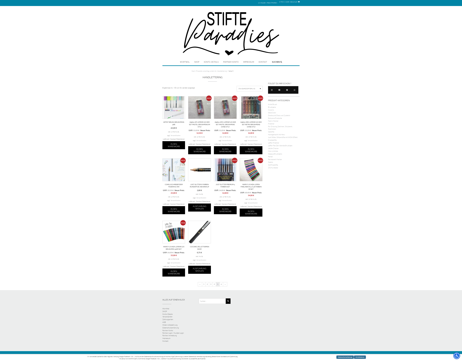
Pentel (270, 157)
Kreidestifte (272, 140)
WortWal (185, 62)
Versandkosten (175, 135)
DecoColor (272, 113)
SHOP (196, 62)
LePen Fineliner (273, 143)
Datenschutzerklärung (170, 328)
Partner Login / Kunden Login (173, 333)
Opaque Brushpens (275, 154)
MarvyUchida (273, 151)
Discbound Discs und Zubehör (279, 115)
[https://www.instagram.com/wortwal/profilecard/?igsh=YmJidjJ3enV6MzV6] (272, 90)
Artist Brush (272, 104)
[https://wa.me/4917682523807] (294, 90)
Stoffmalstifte (273, 165)
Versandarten (167, 317)
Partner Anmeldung (169, 335)
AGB (164, 322)
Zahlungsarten (167, 319)
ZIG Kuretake (273, 168)
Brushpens (272, 107)
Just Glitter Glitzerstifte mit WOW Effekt (283, 137)
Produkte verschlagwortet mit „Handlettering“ (211, 71)
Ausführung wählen (199, 207)
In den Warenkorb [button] (174, 145)
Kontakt (263, 62)
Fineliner (271, 124)
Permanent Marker (275, 159)
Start (193, 71)
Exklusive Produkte (275, 118)
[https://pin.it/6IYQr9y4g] (287, 90)
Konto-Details (211, 62)
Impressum (248, 62)
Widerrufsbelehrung (169, 325)
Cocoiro (271, 110)
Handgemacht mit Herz (276, 134)
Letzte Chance (273, 148)
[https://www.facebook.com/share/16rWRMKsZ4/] (279, 90)
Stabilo (270, 162)
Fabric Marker (273, 121)
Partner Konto (231, 62)
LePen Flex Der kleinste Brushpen (280, 146)
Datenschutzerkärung (345, 357)
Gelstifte (271, 132)
